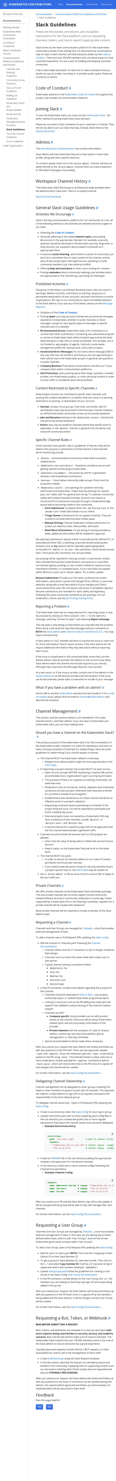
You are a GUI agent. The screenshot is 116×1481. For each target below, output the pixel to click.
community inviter (96, 115)
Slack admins (54, 631)
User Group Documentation (82, 1274)
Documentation (44, 14)
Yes (39, 1406)
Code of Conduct (64, 232)
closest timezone (45, 675)
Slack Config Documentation (85, 1072)
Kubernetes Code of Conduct (80, 94)
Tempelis (87, 928)
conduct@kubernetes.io (92, 696)
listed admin (66, 693)
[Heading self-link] (69, 88)
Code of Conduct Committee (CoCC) (84, 631)
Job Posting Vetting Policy (79, 598)
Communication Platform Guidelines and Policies (81, 14)
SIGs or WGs (86, 994)
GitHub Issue (57, 1358)
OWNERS (56, 1158)
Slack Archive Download (48, 196)
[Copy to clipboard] (112, 1134)
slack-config (102, 937)
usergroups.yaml (58, 1271)
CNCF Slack (51, 765)
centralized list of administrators (58, 148)
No (49, 1406)
